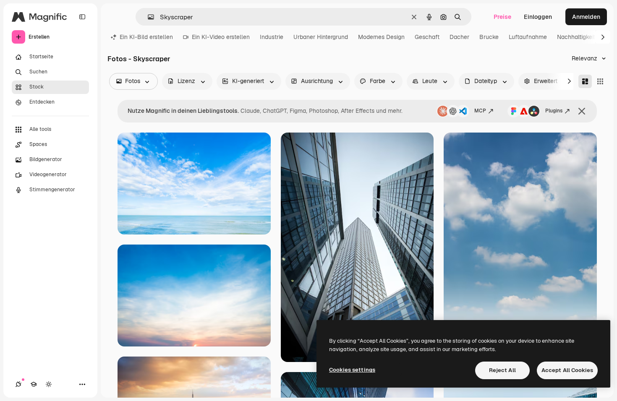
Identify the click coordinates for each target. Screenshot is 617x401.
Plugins (553, 110)
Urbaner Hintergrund (320, 37)
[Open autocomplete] (147, 17)
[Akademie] (33, 384)
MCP (480, 110)
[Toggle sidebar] (82, 16)
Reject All (502, 370)
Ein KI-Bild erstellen (146, 37)
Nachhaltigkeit (576, 37)
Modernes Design (381, 37)
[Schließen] (582, 111)
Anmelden (586, 17)
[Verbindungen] (18, 384)
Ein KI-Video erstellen (221, 37)
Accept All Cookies (567, 370)
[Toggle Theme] (48, 384)
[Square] (600, 81)
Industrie (271, 37)
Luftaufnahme (528, 37)
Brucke (489, 37)
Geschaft (427, 37)
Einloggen (538, 17)
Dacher (459, 37)
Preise (502, 17)
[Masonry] (585, 81)
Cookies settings (352, 369)
